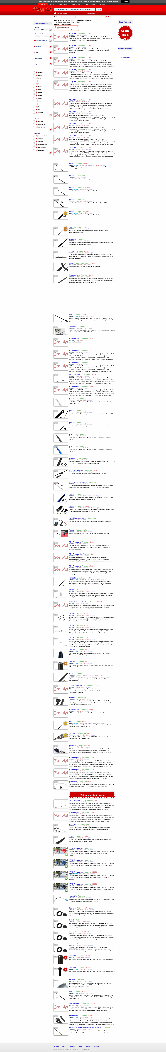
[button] (99, 9)
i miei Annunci (76, 4)
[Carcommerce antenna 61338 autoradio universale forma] (87, 639)
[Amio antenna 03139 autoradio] (81, 340)
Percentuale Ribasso (40, 33)
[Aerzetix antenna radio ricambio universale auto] (86, 993)
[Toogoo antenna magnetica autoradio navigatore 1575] (85, 945)
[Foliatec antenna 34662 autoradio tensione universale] (83, 71)
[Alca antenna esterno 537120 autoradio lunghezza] (81, 771)
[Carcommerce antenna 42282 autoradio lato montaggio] (87, 615)
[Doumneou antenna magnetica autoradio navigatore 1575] (86, 909)
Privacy (88, 1046)
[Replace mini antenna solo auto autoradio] (84, 532)
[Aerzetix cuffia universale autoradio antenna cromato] (84, 1029)
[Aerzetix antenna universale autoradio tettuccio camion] (84, 412)
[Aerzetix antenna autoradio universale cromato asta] (96, 675)
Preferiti (102, 4)
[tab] (43, 27)
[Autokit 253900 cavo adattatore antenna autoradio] (83, 897)
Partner (64, 1046)
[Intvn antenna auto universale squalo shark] (85, 850)
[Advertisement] (91, 94)
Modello (37, 118)
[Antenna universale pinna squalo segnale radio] (84, 981)
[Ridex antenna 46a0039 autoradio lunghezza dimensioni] (81, 376)
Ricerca (43, 4)
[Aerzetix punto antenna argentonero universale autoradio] (93, 508)
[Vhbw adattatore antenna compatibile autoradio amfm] (82, 747)
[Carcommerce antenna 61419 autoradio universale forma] (87, 627)
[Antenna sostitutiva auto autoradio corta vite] (83, 460)
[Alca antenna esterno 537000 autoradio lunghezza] (81, 814)
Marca (36, 70)
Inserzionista (38, 58)
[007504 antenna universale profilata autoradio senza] (81, 229)
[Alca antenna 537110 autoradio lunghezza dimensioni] (81, 352)
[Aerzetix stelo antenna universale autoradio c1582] (84, 201)
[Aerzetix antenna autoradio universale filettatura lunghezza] (98, 723)
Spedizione (38, 46)
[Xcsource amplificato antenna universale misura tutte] (85, 826)
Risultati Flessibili (62, 13)
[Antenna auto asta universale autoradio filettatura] (84, 241)
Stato (36, 52)
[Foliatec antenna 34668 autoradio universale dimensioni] (83, 59)
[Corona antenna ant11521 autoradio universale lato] (83, 687)
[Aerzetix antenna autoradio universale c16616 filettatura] (86, 316)
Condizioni (96, 1046)
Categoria (37, 133)
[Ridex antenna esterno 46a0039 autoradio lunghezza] (82, 802)
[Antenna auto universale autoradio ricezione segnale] (83, 783)
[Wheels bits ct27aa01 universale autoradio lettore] (87, 735)
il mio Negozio (63, 4)
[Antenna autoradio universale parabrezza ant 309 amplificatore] (86, 1017)
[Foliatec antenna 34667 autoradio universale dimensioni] (83, 101)
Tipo (36, 64)
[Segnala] (84, 35)
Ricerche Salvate (90, 4)
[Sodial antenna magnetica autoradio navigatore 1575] (84, 921)
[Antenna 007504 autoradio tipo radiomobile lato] (80, 567)
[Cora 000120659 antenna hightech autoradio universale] (84, 651)
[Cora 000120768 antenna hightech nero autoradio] (84, 663)
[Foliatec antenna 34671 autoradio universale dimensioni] (83, 83)
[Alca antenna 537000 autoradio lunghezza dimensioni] (81, 388)
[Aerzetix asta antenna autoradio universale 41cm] (98, 579)
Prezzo (37, 27)
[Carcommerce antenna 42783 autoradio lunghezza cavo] (87, 253)
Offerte (52, 4)
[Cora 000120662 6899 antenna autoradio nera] (84, 969)
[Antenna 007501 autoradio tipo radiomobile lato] (80, 544)
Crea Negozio (125, 21)
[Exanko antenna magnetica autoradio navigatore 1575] (84, 933)
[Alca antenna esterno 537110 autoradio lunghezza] (81, 759)
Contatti (80, 1046)
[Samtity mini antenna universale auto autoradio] (84, 838)
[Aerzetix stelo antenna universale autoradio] (86, 189)
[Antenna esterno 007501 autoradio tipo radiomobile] (81, 555)
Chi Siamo (56, 1046)
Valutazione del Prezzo (41, 40)
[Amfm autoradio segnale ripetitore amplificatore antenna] (78, 520)
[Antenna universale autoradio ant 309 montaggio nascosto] (83, 699)
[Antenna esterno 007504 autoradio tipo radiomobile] (81, 1005)
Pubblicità (72, 1046)
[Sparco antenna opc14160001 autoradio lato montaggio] (82, 603)
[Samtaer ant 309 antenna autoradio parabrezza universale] (84, 328)
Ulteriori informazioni (112, 1)
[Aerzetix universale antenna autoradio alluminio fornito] (84, 484)
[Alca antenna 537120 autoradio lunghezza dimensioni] (81, 364)
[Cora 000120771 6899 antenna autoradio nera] (82, 957)
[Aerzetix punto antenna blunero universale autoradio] (93, 496)
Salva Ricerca (90, 13)
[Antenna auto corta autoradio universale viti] (83, 277)
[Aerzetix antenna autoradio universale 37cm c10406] (97, 165)
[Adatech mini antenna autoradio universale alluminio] (84, 400)
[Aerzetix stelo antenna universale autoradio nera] (78, 177)
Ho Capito (125, 1)
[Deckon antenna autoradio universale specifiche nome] (84, 265)
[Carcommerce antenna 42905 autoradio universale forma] (87, 591)
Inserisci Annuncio (42, 23)
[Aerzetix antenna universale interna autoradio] (86, 472)
